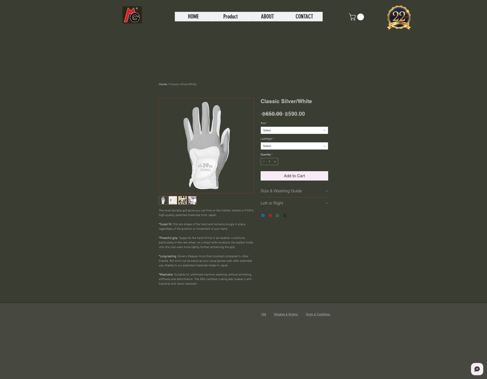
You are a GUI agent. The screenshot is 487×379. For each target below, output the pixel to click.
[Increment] (275, 161)
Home (163, 84)
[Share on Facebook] (263, 215)
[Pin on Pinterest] (270, 215)
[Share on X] (284, 215)
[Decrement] (263, 161)
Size (264, 122)
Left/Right (267, 138)
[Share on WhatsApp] (277, 215)
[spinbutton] (269, 161)
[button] (357, 17)
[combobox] (294, 130)
